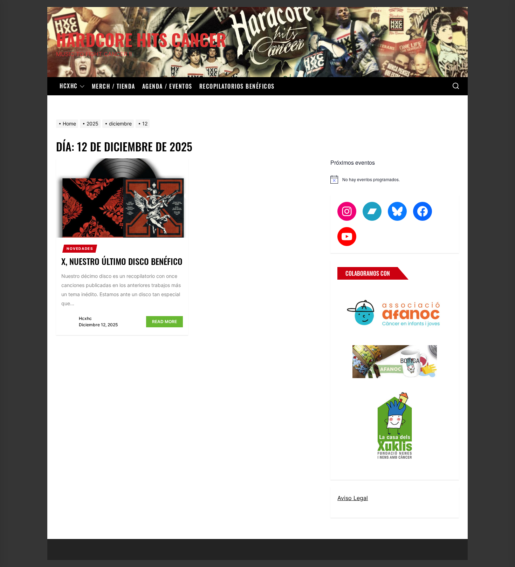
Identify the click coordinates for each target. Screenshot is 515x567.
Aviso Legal (352, 497)
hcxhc (85, 318)
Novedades (80, 248)
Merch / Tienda (113, 86)
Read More (164, 321)
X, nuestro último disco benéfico (122, 261)
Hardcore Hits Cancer (141, 38)
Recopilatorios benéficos (237, 86)
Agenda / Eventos (167, 86)
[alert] (394, 179)
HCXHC (69, 86)
